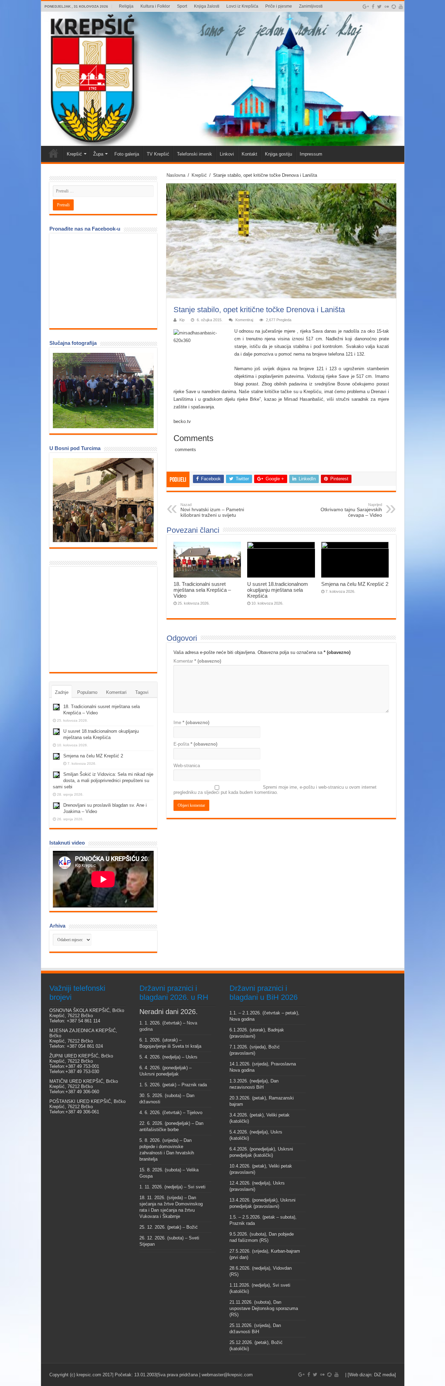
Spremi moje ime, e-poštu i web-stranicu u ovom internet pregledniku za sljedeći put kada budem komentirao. (275, 790)
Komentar (197, 661)
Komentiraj (244, 320)
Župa (98, 154)
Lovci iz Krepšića (242, 6)
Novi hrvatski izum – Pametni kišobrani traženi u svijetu (212, 510)
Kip (182, 320)
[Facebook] (373, 6)
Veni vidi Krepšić (53, 153)
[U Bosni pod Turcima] (103, 500)
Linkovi (227, 154)
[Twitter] (379, 6)
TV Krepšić (158, 154)
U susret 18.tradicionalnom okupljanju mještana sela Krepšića (277, 590)
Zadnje (61, 692)
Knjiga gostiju (278, 154)
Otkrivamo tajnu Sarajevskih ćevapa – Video (351, 510)
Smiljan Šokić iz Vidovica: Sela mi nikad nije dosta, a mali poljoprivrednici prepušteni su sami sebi (103, 780)
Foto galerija (126, 154)
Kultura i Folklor (155, 6)
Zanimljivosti (311, 6)
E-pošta (195, 744)
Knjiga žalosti (206, 6)
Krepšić (74, 154)
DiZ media (384, 1374)
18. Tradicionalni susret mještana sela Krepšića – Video (202, 590)
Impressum (311, 154)
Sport (182, 6)
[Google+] (366, 6)
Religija (126, 6)
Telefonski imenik (194, 154)
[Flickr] (386, 6)
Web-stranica (186, 765)
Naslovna (176, 175)
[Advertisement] (105, 618)
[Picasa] (394, 6)
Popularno (87, 692)
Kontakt (249, 154)
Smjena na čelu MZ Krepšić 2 (354, 584)
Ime (191, 722)
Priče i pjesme (278, 6)
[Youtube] (401, 6)
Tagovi (141, 692)
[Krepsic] (222, 79)
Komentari (116, 692)
